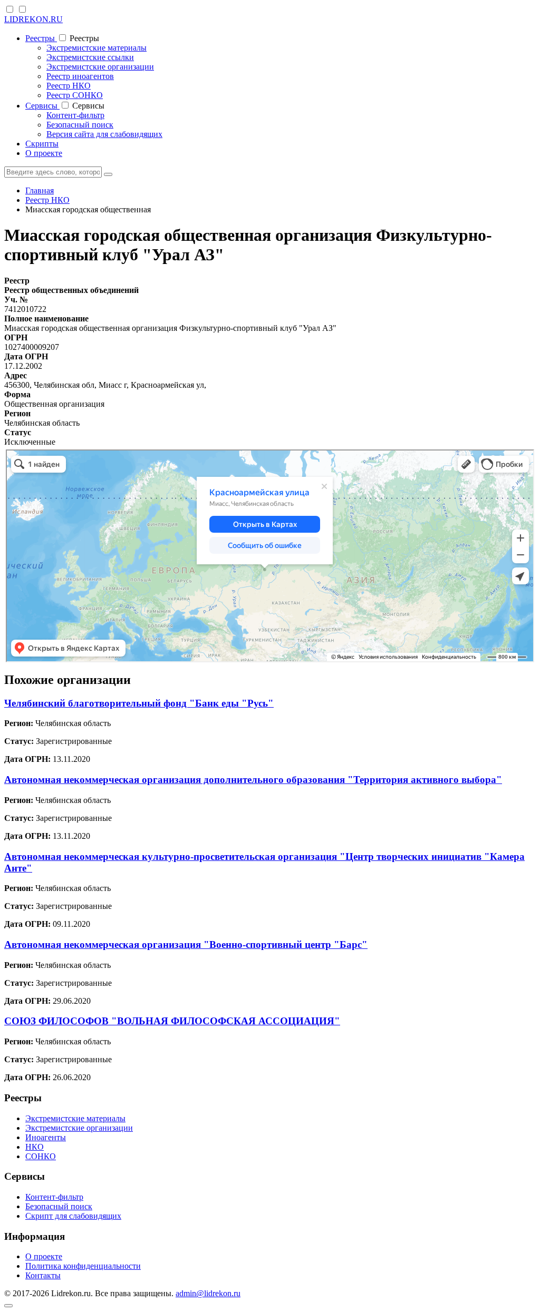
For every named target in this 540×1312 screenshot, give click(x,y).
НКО (34, 1146)
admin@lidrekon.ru (208, 1293)
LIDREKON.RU (33, 19)
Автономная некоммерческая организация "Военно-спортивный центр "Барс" (186, 944)
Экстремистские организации (100, 66)
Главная (39, 190)
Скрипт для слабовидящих (73, 1215)
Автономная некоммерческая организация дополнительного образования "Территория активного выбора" (253, 779)
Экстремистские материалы (96, 47)
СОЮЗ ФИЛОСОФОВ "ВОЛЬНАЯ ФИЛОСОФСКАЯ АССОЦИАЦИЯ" (172, 1020)
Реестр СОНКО (74, 95)
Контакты (43, 1275)
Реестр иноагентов (80, 76)
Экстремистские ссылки (90, 57)
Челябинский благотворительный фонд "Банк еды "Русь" (139, 703)
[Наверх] (8, 1305)
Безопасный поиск (79, 124)
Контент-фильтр (75, 115)
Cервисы (42, 105)
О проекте (43, 153)
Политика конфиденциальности (83, 1265)
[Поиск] (108, 174)
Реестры (41, 38)
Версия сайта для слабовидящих (104, 134)
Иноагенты (45, 1137)
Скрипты (42, 143)
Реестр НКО (68, 85)
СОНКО (40, 1156)
